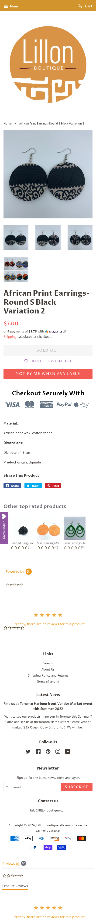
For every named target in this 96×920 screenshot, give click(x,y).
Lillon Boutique (47, 825)
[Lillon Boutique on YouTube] (67, 752)
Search (48, 663)
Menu (13, 6)
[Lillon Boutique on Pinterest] (48, 752)
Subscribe (77, 787)
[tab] (15, 887)
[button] (48, 331)
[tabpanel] (48, 912)
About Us (48, 669)
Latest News (48, 694)
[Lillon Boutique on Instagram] (57, 752)
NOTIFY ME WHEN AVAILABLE (48, 373)
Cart (88, 6)
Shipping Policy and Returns (48, 675)
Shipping (10, 336)
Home (7, 124)
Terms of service (48, 682)
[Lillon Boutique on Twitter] (28, 752)
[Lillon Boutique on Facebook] (38, 752)
